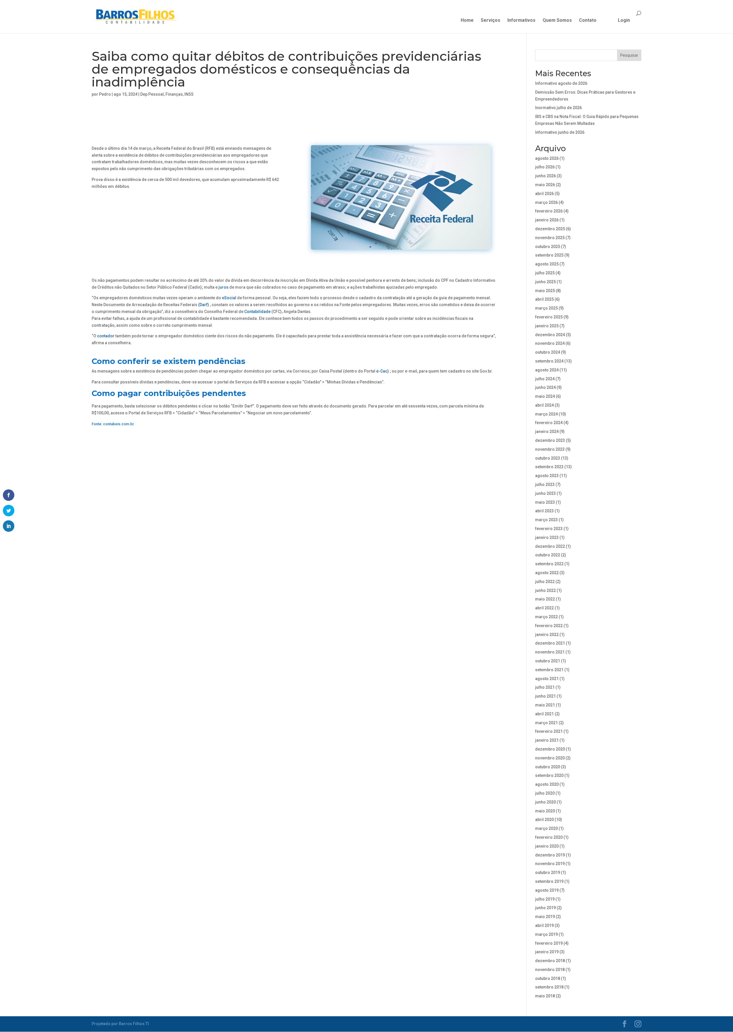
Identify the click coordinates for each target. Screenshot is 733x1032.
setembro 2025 (549, 255)
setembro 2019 (549, 881)
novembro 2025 (550, 237)
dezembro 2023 (550, 440)
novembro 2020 (550, 758)
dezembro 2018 (550, 960)
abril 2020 (544, 819)
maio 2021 (545, 705)
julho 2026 (545, 167)
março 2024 (546, 414)
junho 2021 (545, 696)
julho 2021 (545, 687)
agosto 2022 (547, 572)
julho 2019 (545, 899)
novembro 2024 (550, 343)
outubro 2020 (547, 767)
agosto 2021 (547, 678)
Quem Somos (557, 20)
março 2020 (546, 828)
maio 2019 (545, 916)
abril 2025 (544, 299)
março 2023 (546, 519)
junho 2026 (545, 176)
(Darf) (203, 304)
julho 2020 (545, 793)
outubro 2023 (547, 458)
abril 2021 (544, 714)
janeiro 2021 (547, 740)
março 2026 (546, 202)
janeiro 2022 (547, 634)
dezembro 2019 (550, 855)
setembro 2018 (549, 987)
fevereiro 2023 (549, 528)
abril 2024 (544, 405)
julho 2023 (545, 484)
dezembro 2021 (550, 643)
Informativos (521, 20)
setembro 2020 (549, 775)
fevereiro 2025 (549, 317)
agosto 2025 (547, 264)
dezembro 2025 (550, 229)
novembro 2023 (550, 449)
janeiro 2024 (547, 431)
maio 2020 (545, 811)
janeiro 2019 (547, 952)
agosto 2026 (547, 158)
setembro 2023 (549, 466)
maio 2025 (545, 290)
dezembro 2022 (550, 546)
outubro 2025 (547, 246)
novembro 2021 (550, 652)
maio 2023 (545, 502)
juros (223, 287)
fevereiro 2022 (549, 625)
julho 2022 (545, 581)
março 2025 (546, 308)
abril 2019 (544, 925)
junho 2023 (545, 493)
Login (624, 20)
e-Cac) (382, 371)
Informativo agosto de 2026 (561, 83)
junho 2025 (545, 281)
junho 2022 (545, 590)
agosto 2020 (547, 784)
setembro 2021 (549, 669)
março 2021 (546, 722)
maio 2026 (545, 184)
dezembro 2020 (550, 749)
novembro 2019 (550, 863)
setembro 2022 (549, 564)
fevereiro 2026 (549, 211)
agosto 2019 (547, 890)
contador (106, 336)
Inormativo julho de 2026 (558, 107)
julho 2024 (545, 379)
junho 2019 (545, 907)
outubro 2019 (547, 872)
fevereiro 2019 (549, 943)
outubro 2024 (547, 352)
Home (467, 20)
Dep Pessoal (152, 94)
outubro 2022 (547, 555)
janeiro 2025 (547, 326)
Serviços (490, 20)
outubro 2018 (547, 978)
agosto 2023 (547, 475)
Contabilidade (257, 311)
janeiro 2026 (547, 220)
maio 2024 (545, 396)
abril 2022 (544, 608)
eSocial (229, 298)
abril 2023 (544, 511)
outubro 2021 (547, 661)
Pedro (105, 94)
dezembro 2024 (550, 334)
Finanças (174, 94)
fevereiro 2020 (549, 837)
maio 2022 (545, 599)
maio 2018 (545, 996)
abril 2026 (544, 193)
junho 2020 (545, 802)
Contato (587, 20)
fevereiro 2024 (549, 422)
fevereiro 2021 (549, 731)
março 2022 (546, 617)
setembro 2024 (549, 361)
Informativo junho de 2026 (559, 132)
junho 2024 (545, 387)
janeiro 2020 (547, 846)
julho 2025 (545, 273)
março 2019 (546, 934)
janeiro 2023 (547, 537)
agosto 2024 (547, 370)
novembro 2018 (550, 969)
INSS (189, 94)
